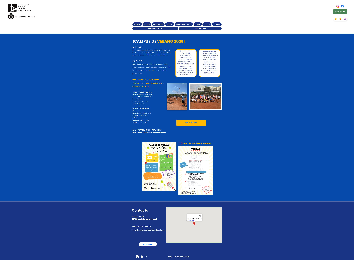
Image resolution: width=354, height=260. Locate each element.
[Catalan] (335, 19)
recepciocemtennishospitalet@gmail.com (149, 132)
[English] (345, 19)
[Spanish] (340, 19)
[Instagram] (338, 6)
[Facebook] (342, 6)
